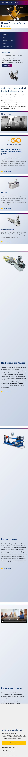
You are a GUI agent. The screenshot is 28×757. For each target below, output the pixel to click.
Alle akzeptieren (14, 743)
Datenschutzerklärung (12, 754)
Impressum (4, 754)
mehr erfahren (7, 171)
